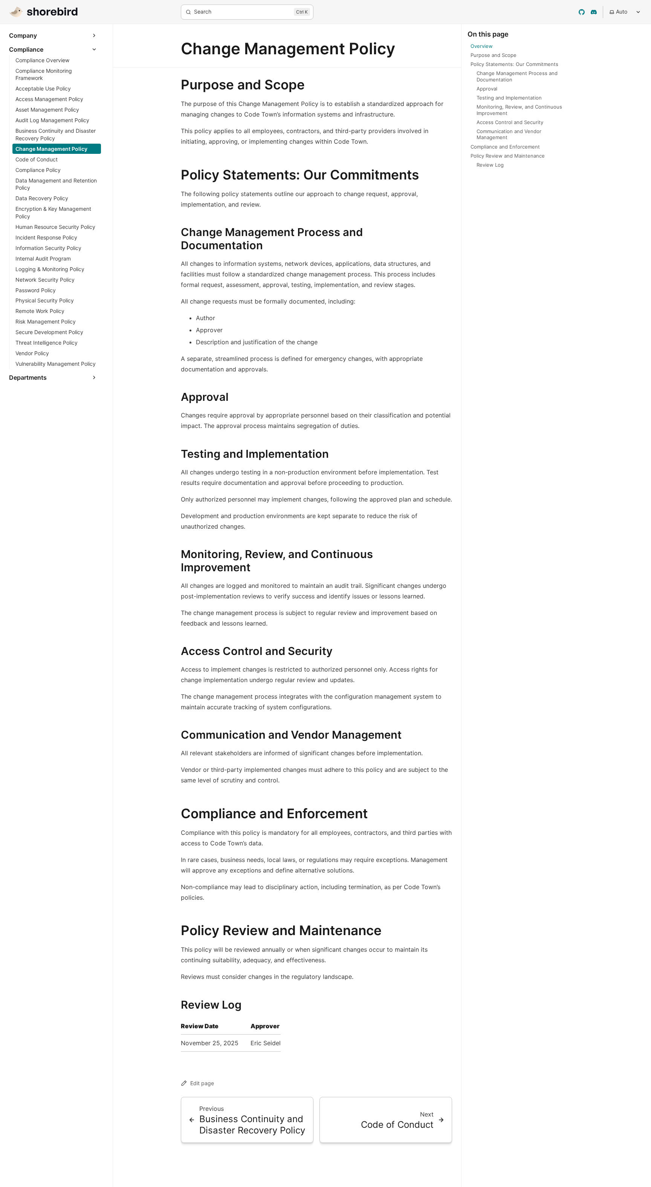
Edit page (202, 1083)
